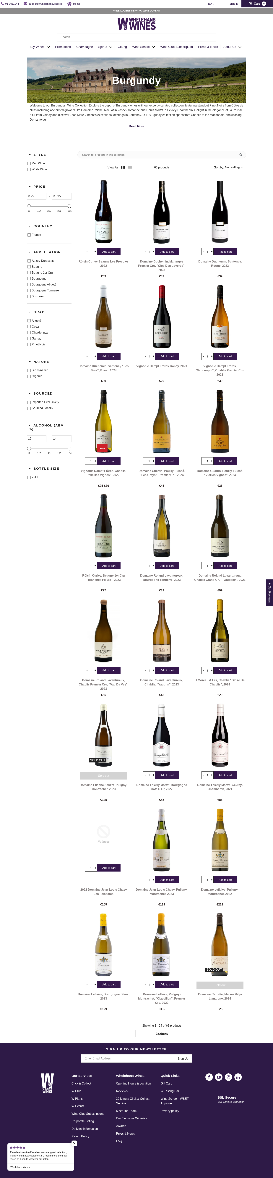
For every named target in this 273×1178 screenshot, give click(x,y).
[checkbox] (48, 163)
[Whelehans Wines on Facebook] (209, 1077)
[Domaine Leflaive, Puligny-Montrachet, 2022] (220, 840)
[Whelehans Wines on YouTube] (218, 1077)
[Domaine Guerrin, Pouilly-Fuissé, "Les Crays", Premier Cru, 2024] (162, 421)
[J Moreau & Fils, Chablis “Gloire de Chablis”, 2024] (220, 631)
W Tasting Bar (170, 1091)
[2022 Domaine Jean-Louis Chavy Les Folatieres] (103, 834)
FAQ (119, 1141)
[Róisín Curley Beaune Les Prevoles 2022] (103, 212)
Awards (121, 1126)
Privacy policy (170, 1111)
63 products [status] (162, 167)
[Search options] (242, 154)
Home (76, 3)
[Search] (210, 38)
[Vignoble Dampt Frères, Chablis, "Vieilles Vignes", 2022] (103, 421)
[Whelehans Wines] (136, 24)
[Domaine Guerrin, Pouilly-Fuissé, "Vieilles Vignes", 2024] (220, 421)
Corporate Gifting (83, 1121)
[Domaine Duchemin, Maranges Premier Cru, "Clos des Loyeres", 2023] (162, 212)
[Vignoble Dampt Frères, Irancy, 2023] (162, 317)
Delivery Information (85, 1128)
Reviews (122, 1091)
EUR (211, 3)
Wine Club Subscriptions (88, 1113)
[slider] (29, 206)
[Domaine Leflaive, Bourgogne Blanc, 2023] (103, 945)
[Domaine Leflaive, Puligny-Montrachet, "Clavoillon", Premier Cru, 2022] (162, 945)
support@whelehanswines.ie (45, 3)
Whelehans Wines (58, 1161)
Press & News (125, 1133)
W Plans (77, 1098)
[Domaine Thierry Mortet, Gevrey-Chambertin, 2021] (220, 735)
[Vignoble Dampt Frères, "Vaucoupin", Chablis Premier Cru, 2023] (220, 317)
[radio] (123, 167)
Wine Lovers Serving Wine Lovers (136, 10)
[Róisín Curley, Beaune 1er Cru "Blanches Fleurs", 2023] (103, 526)
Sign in (234, 3)
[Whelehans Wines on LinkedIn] (238, 1077)
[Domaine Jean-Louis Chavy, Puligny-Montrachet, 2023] (162, 840)
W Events (78, 1106)
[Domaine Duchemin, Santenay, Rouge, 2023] (220, 212)
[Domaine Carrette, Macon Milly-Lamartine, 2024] (220, 945)
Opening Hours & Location (133, 1083)
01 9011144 (12, 3)
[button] (41, 47)
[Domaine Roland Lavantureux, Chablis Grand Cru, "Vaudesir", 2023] (220, 526)
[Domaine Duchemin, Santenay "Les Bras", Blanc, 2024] (103, 317)
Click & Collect (81, 1083)
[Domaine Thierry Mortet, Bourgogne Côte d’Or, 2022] (162, 735)
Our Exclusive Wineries (131, 1118)
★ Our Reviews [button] (269, 592)
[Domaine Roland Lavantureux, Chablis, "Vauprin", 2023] (162, 631)
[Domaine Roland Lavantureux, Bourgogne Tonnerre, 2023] (162, 526)
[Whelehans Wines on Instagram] (228, 1077)
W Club (76, 1091)
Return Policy (80, 1136)
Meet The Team (126, 1111)
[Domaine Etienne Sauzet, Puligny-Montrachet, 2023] (103, 735)
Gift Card (166, 1083)
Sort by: (227, 167)
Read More (136, 126)
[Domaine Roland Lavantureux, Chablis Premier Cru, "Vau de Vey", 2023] (103, 631)
